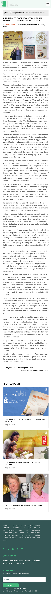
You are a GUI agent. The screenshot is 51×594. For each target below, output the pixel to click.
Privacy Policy (19, 591)
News (5, 27)
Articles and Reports (35, 25)
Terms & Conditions (32, 591)
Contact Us (20, 563)
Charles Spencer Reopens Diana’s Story (23, 505)
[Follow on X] (8, 549)
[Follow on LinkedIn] (17, 549)
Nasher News (10, 25)
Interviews (8, 563)
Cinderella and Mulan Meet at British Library (23, 463)
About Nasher (16, 561)
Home (5, 561)
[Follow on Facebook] (3, 549)
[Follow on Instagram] (13, 549)
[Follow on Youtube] (22, 549)
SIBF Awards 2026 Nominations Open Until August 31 (25, 420)
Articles (36, 561)
